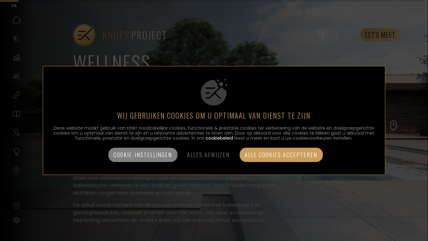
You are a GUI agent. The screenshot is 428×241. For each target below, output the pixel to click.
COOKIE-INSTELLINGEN (142, 155)
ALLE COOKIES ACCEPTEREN (281, 155)
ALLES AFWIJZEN (208, 155)
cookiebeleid (219, 138)
